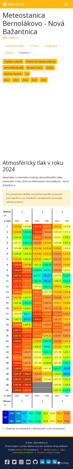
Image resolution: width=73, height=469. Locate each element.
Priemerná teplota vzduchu (41, 61)
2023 (16, 80)
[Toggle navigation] (66, 4)
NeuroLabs (52, 449)
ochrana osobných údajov (48, 452)
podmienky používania (23, 452)
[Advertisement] (36, 120)
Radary (9, 52)
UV (27, 73)
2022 (7, 80)
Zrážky (49, 67)
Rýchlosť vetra (34, 67)
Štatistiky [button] (24, 52)
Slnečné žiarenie (13, 73)
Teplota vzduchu (13, 61)
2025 (34, 80)
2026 (43, 80)
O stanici (34, 45)
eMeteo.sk (15, 4)
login (62, 449)
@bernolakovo (11, 37)
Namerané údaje (14, 45)
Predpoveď (51, 45)
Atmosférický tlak (13, 67)
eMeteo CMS (21, 449)
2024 (25, 80)
